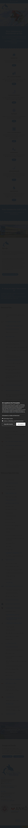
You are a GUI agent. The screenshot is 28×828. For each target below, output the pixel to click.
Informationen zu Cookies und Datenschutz (11, 415)
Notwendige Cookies (8, 418)
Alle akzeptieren (21, 424)
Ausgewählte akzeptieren (8, 424)
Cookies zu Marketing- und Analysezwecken (13, 421)
